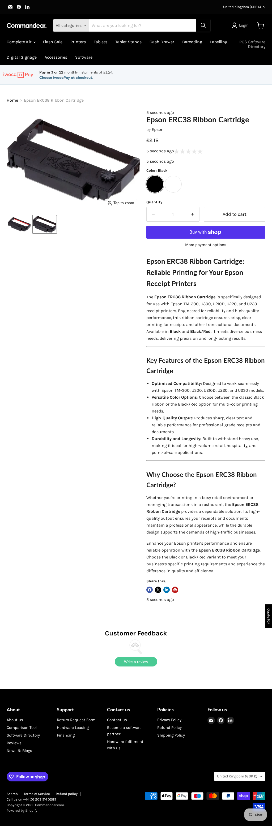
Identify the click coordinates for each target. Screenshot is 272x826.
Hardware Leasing (73, 727)
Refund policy (67, 794)
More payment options (205, 245)
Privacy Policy (169, 719)
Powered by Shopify (22, 810)
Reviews (14, 743)
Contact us (117, 719)
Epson (158, 129)
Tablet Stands (128, 41)
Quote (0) (268, 616)
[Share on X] (158, 590)
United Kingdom (242, 7)
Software (83, 57)
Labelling (218, 41)
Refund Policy (169, 727)
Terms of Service (37, 794)
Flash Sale (52, 41)
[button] (241, 25)
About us (15, 719)
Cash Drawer (162, 41)
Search (12, 794)
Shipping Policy (171, 735)
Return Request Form (76, 719)
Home (12, 100)
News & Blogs (19, 750)
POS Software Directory (252, 44)
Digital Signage (22, 57)
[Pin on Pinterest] (175, 590)
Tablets (100, 41)
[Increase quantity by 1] (192, 214)
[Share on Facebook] (149, 590)
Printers (78, 41)
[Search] (203, 25)
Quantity (154, 202)
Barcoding (192, 41)
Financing (66, 735)
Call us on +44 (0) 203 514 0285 (31, 799)
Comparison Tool (22, 727)
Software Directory (23, 735)
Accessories (56, 57)
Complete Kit (20, 41)
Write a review (136, 662)
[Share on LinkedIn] (166, 590)
